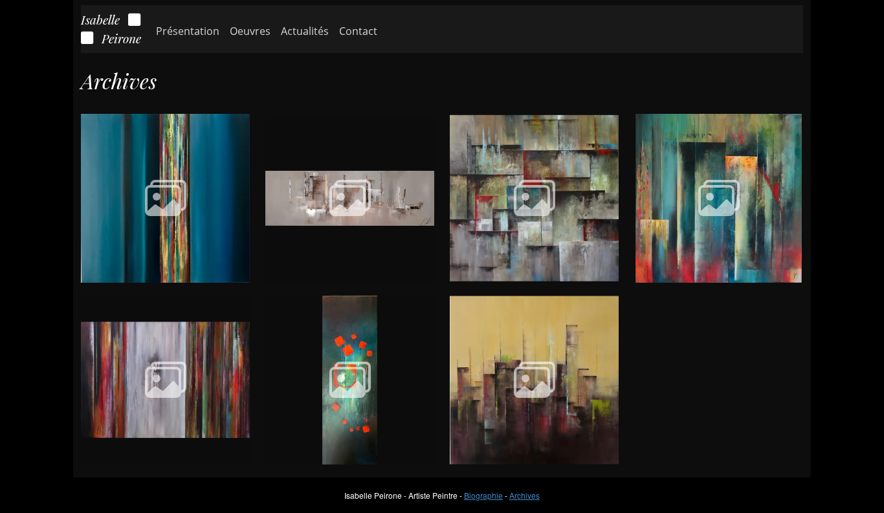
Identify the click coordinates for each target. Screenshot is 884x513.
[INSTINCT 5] (165, 378)
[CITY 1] (349, 197)
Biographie (483, 495)
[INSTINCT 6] (349, 378)
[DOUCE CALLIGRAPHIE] (534, 378)
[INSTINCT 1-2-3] (534, 197)
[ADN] (165, 197)
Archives (524, 495)
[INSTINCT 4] (718, 197)
